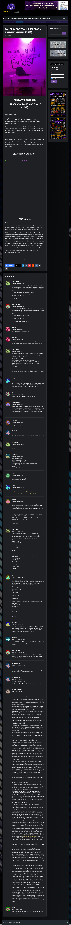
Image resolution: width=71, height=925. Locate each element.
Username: (53, 72)
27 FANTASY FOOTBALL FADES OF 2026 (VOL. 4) (34, 22)
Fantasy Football (27, 18)
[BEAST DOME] (11, 8)
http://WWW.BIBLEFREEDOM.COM (21, 780)
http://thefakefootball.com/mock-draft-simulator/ (22, 491)
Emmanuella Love (17, 689)
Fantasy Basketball (36, 18)
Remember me (55, 78)
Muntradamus (16, 431)
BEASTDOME (6, 18)
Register (57, 64)
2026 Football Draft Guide (16, 18)
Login (52, 64)
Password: (53, 75)
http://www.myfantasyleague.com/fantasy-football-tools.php (25, 493)
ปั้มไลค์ (13, 907)
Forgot (61, 64)
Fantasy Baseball (46, 18)
